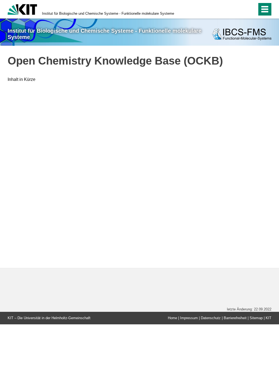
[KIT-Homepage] (22, 9)
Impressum (189, 318)
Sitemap (256, 318)
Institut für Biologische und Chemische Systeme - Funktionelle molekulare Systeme (108, 13)
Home (172, 318)
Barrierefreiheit (235, 318)
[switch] (241, 9)
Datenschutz (211, 318)
